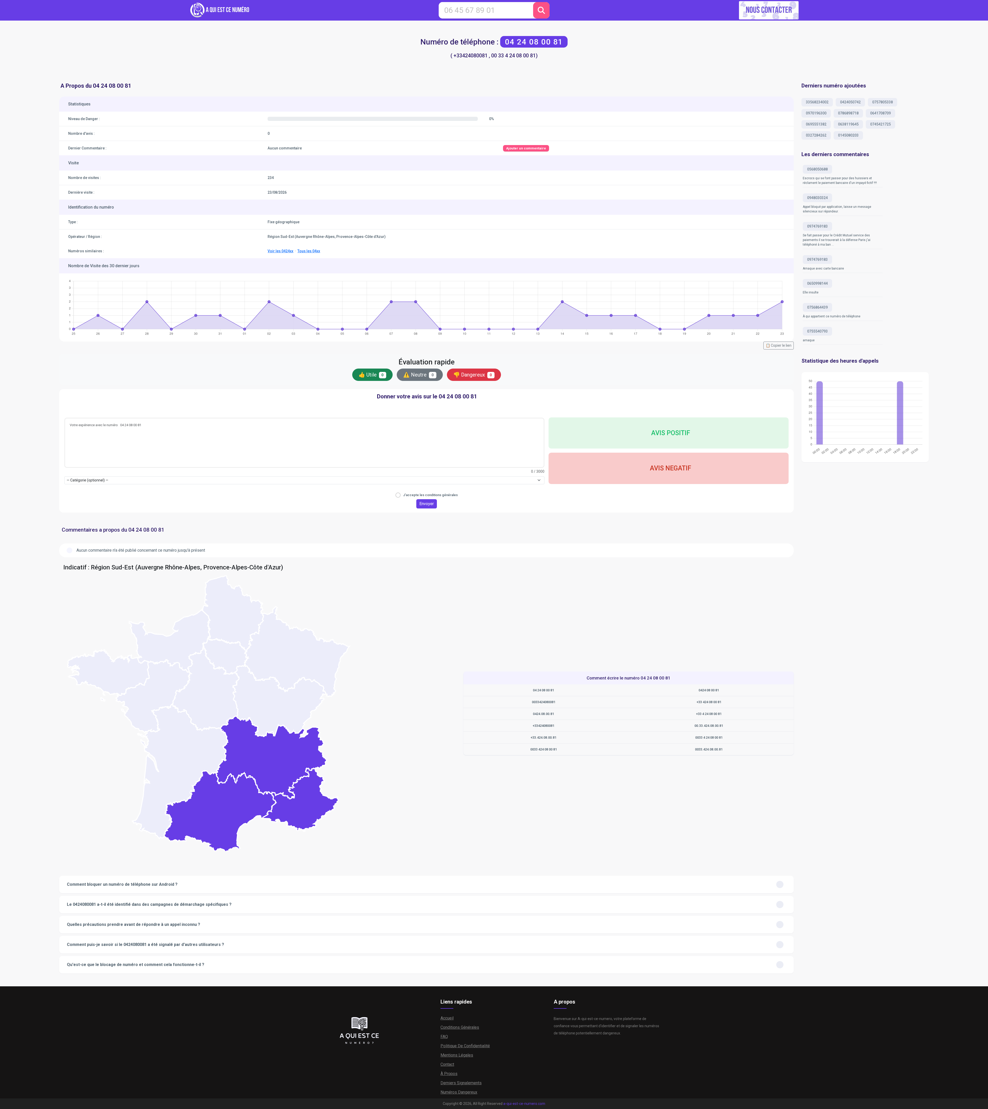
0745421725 (880, 124)
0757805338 (882, 102)
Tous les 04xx (308, 251)
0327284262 (816, 135)
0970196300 (816, 113)
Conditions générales (459, 1027)
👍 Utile (371, 375)
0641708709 (880, 113)
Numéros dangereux (458, 1092)
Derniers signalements (461, 1082)
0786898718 (848, 113)
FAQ (444, 1036)
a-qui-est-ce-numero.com (524, 1104)
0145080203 (848, 135)
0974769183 (817, 226)
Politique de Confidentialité (465, 1045)
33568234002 (817, 102)
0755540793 (817, 331)
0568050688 (817, 169)
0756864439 (817, 307)
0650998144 (817, 283)
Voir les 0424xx (280, 251)
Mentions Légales (456, 1055)
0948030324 (817, 198)
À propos (448, 1073)
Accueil (447, 1018)
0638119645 (848, 124)
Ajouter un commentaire (526, 148)
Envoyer (426, 503)
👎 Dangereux (472, 375)
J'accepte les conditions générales (430, 495)
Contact (447, 1064)
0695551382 (816, 124)
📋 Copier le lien (778, 345)
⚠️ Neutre (418, 375)
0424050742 (850, 102)
